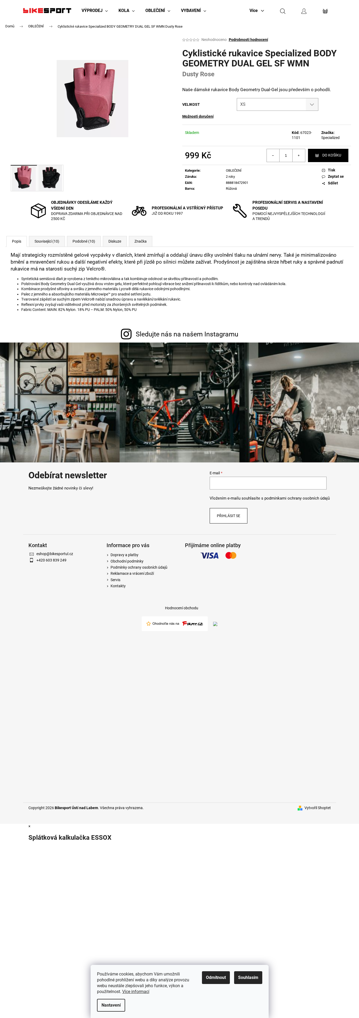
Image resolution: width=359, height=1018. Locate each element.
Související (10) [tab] (47, 241)
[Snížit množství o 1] (273, 155)
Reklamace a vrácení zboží (132, 573)
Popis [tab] (16, 241)
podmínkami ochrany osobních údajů (297, 498)
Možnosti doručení (198, 116)
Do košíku (331, 155)
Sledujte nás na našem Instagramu (187, 334)
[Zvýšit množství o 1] (298, 155)
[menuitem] (94, 10)
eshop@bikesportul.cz (54, 554)
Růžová (231, 189)
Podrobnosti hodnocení (248, 39)
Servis (115, 580)
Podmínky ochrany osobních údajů (139, 567)
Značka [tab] (140, 241)
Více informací (135, 991)
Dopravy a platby (124, 555)
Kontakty (118, 586)
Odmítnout (216, 977)
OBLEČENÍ (234, 170)
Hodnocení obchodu (181, 608)
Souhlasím (248, 977)
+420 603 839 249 (51, 560)
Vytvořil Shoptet (318, 808)
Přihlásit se (228, 516)
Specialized (330, 138)
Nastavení (111, 1005)
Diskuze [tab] (114, 241)
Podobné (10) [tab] (84, 241)
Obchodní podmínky (127, 561)
